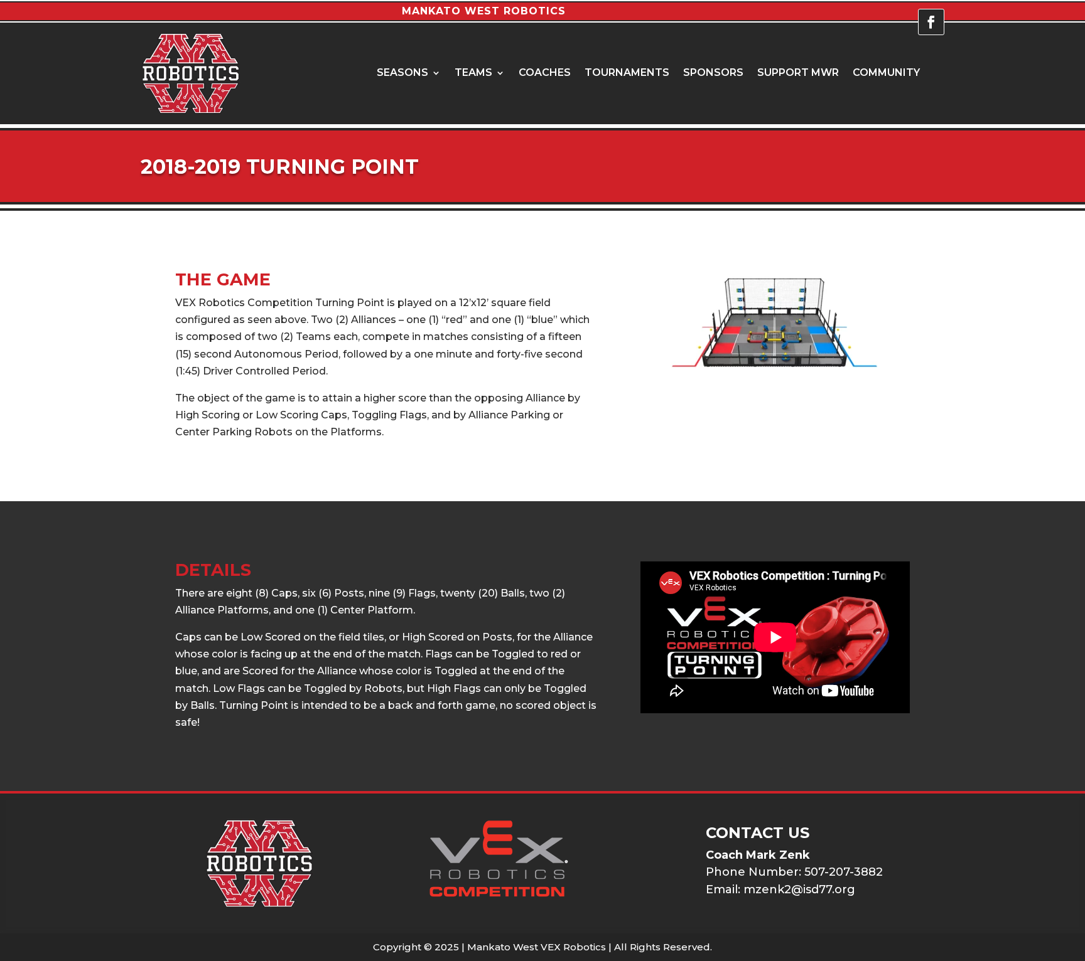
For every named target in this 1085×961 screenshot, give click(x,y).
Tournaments (627, 73)
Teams (473, 73)
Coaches (545, 73)
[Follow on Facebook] (931, 22)
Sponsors (713, 73)
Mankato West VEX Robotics (536, 947)
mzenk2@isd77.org (799, 889)
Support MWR (798, 73)
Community (886, 73)
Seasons (402, 73)
